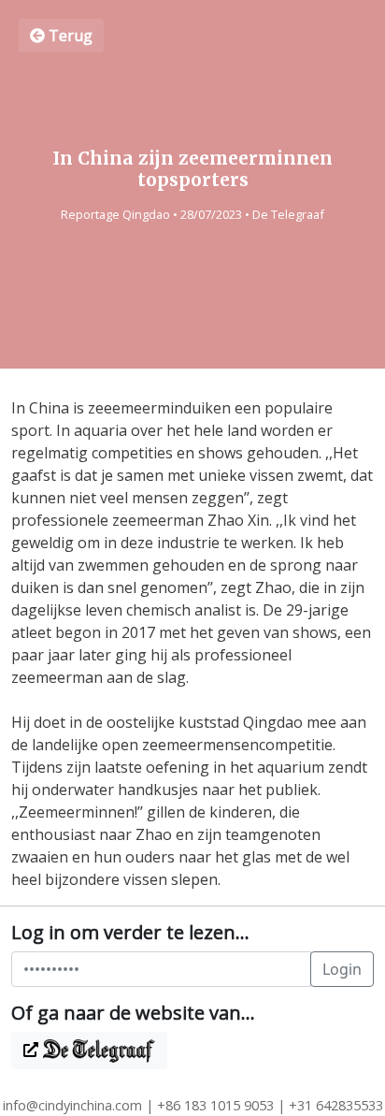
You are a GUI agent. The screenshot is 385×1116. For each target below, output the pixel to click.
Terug (69, 35)
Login (342, 969)
